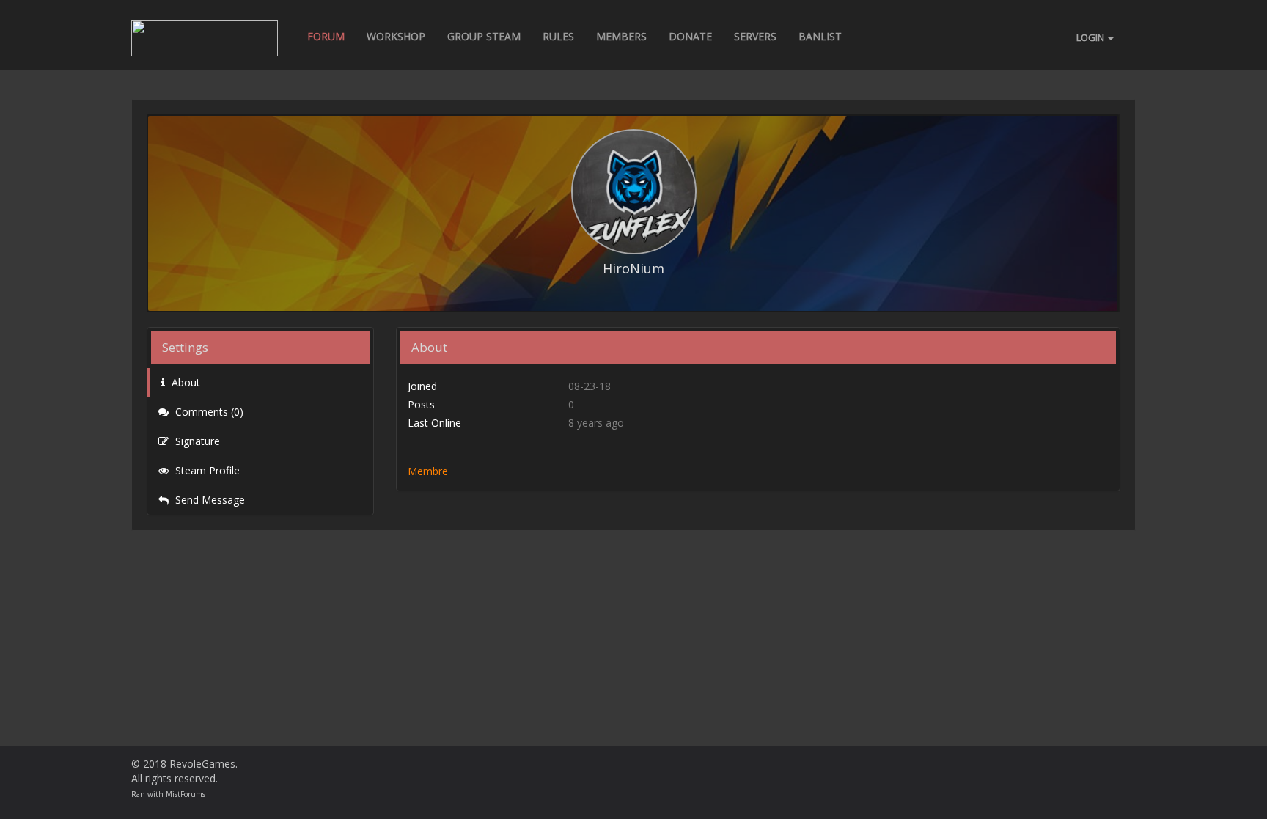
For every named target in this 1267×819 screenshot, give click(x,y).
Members (621, 36)
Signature (196, 441)
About (184, 382)
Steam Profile (206, 470)
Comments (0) (207, 412)
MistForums (185, 794)
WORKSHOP (396, 36)
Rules (558, 36)
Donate (690, 36)
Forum (326, 36)
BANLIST (820, 36)
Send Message (208, 500)
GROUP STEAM (484, 36)
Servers (755, 36)
